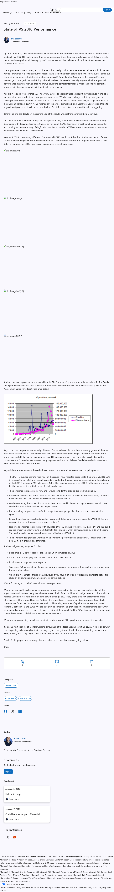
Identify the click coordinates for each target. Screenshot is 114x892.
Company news (68, 878)
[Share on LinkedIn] (20, 711)
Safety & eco (92, 887)
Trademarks (82, 887)
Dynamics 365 (33, 872)
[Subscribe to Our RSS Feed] (14, 838)
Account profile (38, 859)
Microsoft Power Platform (63, 872)
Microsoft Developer (21, 875)
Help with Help (13, 794)
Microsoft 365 (45, 872)
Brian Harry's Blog (23, 12)
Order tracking (95, 859)
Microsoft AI (5, 872)
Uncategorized (11, 685)
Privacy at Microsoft (83, 878)
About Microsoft (54, 878)
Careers (43, 878)
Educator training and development (60, 866)
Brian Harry (16, 38)
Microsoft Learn (37, 875)
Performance (10, 698)
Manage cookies (58, 887)
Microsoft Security (18, 872)
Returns (85, 859)
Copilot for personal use (96, 856)
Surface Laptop (16, 856)
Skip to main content (9, 1)
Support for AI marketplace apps (58, 875)
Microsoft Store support (71, 859)
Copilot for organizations (75, 856)
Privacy (48, 887)
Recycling (102, 887)
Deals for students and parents (89, 866)
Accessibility (13, 881)
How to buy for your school (33, 866)
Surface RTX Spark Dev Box (52, 856)
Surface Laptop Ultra (32, 856)
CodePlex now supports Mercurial (22, 814)
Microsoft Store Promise (21, 862)
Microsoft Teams (81, 872)
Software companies (19, 878)
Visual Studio (25, 698)
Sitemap (25, 887)
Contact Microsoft (37, 887)
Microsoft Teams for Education (98, 862)
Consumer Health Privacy (10, 887)
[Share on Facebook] (6, 711)
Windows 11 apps (24, 859)
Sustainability (24, 881)
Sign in (107, 10)
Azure (10, 875)
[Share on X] (13, 711)
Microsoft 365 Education (10, 866)
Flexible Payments (39, 862)
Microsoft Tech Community (84, 875)
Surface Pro (5, 856)
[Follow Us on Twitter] (7, 838)
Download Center (53, 859)
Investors (96, 878)
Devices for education (76, 862)
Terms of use (71, 887)
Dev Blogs (7, 12)
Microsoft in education (56, 862)
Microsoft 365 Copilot (98, 872)
